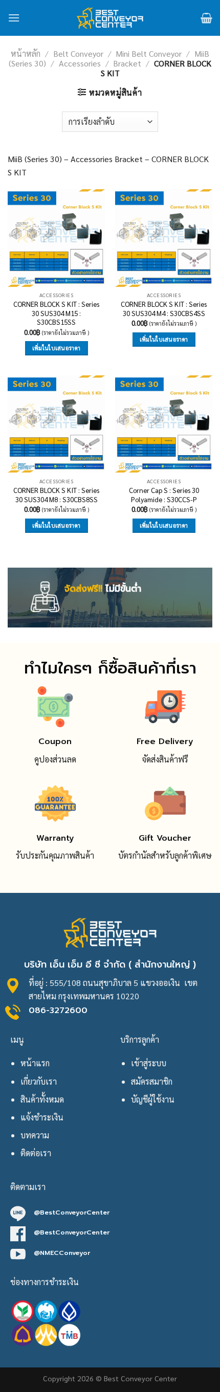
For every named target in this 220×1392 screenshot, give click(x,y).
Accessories (80, 63)
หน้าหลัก (25, 53)
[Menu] (14, 17)
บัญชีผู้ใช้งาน (152, 1099)
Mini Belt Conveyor (149, 53)
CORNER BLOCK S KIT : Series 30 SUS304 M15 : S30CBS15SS (56, 313)
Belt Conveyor (78, 53)
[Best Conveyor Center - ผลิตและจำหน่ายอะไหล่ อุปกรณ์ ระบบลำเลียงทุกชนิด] (110, 18)
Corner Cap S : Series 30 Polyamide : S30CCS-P (164, 495)
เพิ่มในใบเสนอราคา (56, 348)
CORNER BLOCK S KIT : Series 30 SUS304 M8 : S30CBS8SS (56, 495)
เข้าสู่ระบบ (148, 1063)
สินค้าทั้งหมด (42, 1099)
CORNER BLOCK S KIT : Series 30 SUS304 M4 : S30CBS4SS (164, 309)
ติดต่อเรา (35, 1153)
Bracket (127, 63)
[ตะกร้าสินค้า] (206, 18)
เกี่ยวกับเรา (38, 1081)
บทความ (34, 1135)
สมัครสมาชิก (151, 1081)
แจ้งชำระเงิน (41, 1117)
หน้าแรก (35, 1063)
